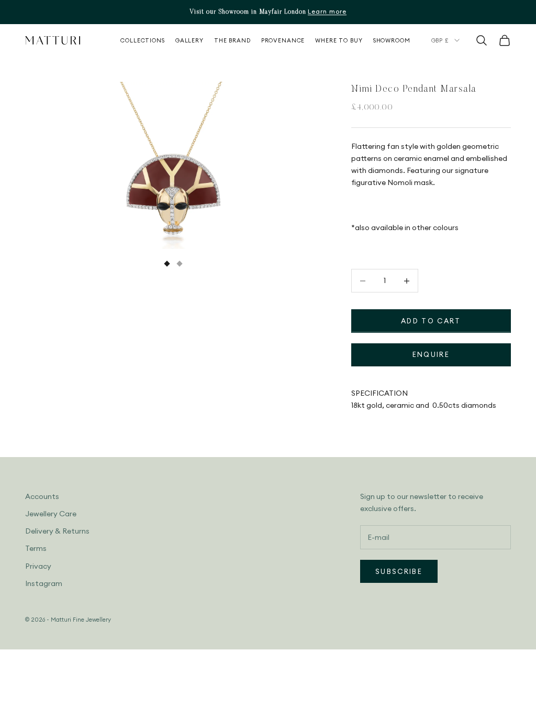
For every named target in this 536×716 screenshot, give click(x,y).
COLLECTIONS (142, 40)
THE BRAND (232, 40)
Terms (36, 548)
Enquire (431, 354)
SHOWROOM (391, 40)
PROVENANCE (283, 40)
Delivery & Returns (57, 531)
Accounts (42, 496)
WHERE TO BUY (338, 40)
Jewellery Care (50, 513)
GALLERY (189, 40)
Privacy (38, 566)
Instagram (43, 583)
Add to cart (431, 321)
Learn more (327, 11)
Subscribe (398, 571)
